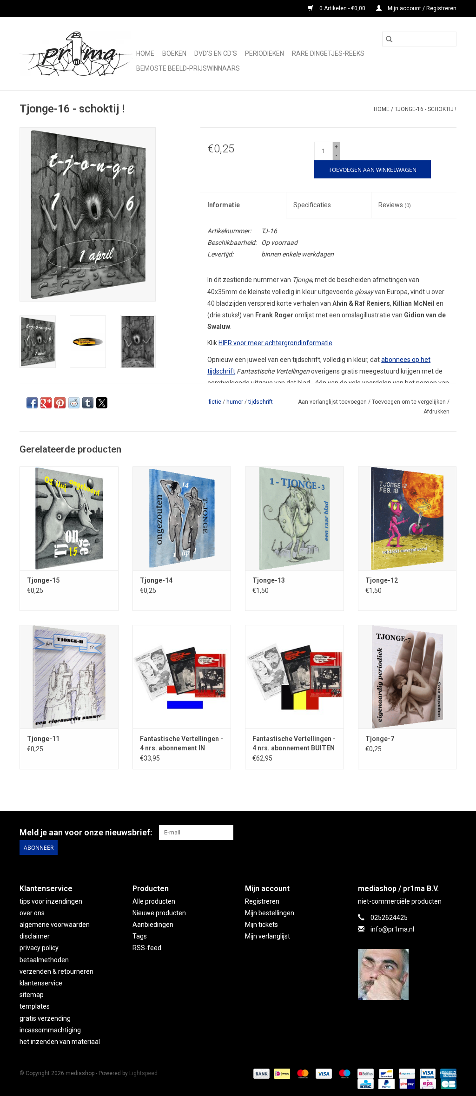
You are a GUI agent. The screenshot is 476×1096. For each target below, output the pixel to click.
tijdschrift (260, 402)
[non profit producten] (76, 53)
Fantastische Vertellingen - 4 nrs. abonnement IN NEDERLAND (181, 744)
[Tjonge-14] (181, 518)
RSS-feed (146, 948)
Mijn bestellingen (269, 913)
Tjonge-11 (43, 738)
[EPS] (426, 1083)
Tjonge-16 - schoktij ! (425, 109)
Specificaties (312, 205)
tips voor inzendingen (51, 901)
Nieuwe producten (159, 913)
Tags (139, 936)
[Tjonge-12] (407, 518)
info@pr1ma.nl (392, 929)
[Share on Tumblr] (87, 402)
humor (234, 402)
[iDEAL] (281, 1073)
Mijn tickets (261, 924)
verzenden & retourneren (56, 971)
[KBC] (364, 1083)
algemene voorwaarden (55, 924)
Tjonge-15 (43, 580)
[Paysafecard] (406, 1073)
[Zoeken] (389, 39)
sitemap (32, 994)
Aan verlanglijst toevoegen (333, 402)
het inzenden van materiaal (60, 1041)
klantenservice (41, 983)
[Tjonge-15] (69, 518)
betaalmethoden (44, 960)
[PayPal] (385, 1083)
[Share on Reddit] (73, 402)
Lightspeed (143, 1073)
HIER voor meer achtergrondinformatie (275, 343)
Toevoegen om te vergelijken (409, 402)
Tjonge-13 (268, 580)
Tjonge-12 (381, 580)
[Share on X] (101, 402)
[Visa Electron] (426, 1073)
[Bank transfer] (260, 1073)
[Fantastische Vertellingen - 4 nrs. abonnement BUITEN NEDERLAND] (294, 676)
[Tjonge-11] (69, 676)
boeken (174, 53)
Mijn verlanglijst (267, 936)
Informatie (223, 205)
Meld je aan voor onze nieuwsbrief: (86, 832)
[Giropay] (406, 1083)
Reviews (394, 205)
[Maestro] (343, 1073)
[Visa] (322, 1073)
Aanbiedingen (152, 924)
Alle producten (153, 901)
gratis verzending (45, 1018)
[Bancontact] (385, 1073)
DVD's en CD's (215, 53)
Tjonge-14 (156, 580)
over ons (32, 913)
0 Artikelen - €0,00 (342, 8)
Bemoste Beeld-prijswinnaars (188, 68)
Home (145, 53)
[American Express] (446, 1073)
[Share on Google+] (46, 402)
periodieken (264, 53)
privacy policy (39, 948)
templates (35, 1006)
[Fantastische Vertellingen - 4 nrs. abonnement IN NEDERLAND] (181, 676)
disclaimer (35, 936)
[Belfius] (364, 1073)
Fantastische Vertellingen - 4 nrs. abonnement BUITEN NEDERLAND (294, 744)
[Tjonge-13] (294, 518)
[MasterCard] (301, 1073)
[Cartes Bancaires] (446, 1083)
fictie (215, 402)
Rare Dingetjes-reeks (328, 53)
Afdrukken (436, 411)
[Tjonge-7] (407, 676)
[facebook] (407, 974)
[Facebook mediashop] (449, 832)
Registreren (262, 901)
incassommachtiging (50, 1030)
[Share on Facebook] (32, 402)
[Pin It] (60, 402)
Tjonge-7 (379, 738)
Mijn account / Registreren (421, 8)
